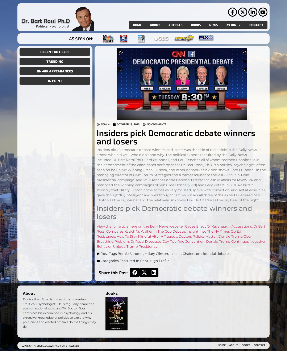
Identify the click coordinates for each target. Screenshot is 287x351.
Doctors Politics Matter (198, 236)
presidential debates (213, 254)
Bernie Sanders (130, 254)
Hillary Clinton (156, 254)
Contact (256, 25)
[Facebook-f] (232, 12)
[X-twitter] (242, 12)
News (213, 25)
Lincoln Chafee (182, 254)
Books (196, 25)
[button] (135, 272)
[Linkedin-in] (252, 12)
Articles (176, 25)
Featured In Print (134, 261)
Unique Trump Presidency (135, 247)
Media (231, 25)
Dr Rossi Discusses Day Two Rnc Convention (167, 242)
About (155, 25)
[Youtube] (262, 12)
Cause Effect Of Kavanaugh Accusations (218, 226)
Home (137, 25)
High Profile (160, 261)
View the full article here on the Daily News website (140, 226)
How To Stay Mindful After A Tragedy (147, 236)
